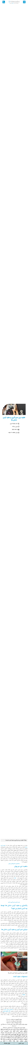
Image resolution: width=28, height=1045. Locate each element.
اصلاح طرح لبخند (8, 1032)
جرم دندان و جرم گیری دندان (14, 902)
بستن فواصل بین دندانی (18, 1032)
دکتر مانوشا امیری (6, 1011)
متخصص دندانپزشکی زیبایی (14, 863)
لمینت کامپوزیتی (8, 1031)
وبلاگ (25, 840)
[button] (19, 436)
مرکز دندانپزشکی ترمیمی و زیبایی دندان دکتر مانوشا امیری (14, 1029)
